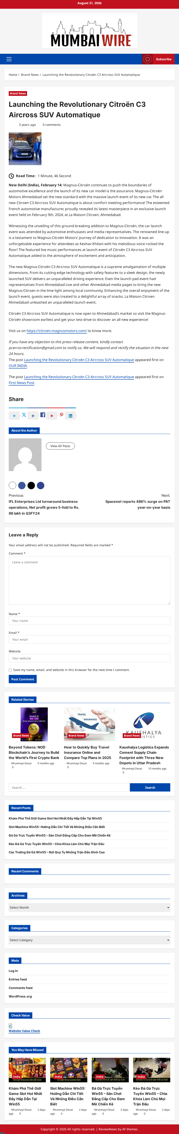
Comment (17, 553)
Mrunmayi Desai (21, 763)
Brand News (18, 93)
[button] (9, 59)
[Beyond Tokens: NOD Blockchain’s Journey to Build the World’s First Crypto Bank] (34, 724)
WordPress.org (20, 996)
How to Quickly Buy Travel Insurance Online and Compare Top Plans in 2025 (87, 752)
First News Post (21, 382)
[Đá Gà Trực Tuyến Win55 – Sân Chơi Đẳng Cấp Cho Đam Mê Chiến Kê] (110, 1070)
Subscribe (163, 59)
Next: (137, 501)
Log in (13, 971)
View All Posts (60, 446)
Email (14, 633)
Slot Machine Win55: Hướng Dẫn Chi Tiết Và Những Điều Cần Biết (57, 827)
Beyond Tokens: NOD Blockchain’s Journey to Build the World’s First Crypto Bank (34, 752)
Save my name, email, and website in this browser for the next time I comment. (71, 670)
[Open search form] (137, 59)
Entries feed (18, 979)
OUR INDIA (18, 365)
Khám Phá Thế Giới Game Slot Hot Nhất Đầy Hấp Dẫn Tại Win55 (55, 818)
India (16, 1077)
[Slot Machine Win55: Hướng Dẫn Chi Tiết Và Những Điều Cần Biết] (68, 1070)
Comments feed (21, 988)
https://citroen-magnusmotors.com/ (57, 330)
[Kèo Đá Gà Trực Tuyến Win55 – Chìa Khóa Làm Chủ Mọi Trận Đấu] (151, 1070)
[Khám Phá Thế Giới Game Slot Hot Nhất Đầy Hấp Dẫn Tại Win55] (27, 1070)
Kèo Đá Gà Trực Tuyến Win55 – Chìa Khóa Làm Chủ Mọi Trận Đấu (56, 844)
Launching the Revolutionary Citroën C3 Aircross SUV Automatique (79, 359)
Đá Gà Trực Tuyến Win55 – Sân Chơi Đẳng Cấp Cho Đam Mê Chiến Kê (59, 835)
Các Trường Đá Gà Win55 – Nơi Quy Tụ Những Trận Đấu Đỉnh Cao (57, 852)
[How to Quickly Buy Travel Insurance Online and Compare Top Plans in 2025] (89, 724)
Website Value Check (24, 1031)
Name (14, 614)
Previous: (44, 504)
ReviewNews (108, 1129)
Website (15, 651)
